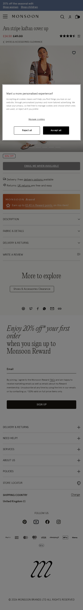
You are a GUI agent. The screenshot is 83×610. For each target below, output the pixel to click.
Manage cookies (37, 119)
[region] (41, 112)
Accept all (56, 130)
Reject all (27, 130)
